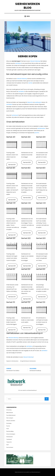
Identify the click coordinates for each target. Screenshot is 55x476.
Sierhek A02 (27, 162)
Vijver (7, 444)
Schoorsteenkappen (10, 434)
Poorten (8, 426)
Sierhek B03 (42, 197)
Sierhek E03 (42, 297)
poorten (37, 132)
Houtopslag (8, 423)
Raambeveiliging (9, 431)
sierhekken (18, 63)
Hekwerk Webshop (35, 61)
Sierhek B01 (12, 200)
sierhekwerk (15, 115)
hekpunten (30, 102)
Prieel (7, 428)
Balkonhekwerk (9, 412)
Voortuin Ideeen (9, 447)
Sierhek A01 (11, 164)
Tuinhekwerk (9, 439)
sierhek (30, 83)
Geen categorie (9, 418)
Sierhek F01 (11, 330)
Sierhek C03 (42, 233)
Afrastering (8, 410)
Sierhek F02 (27, 327)
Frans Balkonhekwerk (10, 415)
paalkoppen (38, 102)
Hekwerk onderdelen (10, 420)
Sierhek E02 (27, 299)
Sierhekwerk (26, 361)
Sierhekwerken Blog (27, 6)
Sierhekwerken (15, 361)
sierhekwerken (41, 128)
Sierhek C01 (11, 235)
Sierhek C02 (27, 233)
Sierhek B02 (27, 197)
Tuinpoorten (9, 442)
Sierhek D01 (12, 266)
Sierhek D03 (42, 266)
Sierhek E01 (11, 297)
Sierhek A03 (42, 162)
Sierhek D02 (27, 266)
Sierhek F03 (41, 330)
